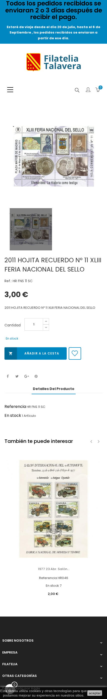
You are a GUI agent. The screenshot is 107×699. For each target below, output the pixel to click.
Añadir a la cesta (34, 353)
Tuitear (17, 376)
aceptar (95, 693)
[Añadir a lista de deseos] (75, 353)
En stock (12, 415)
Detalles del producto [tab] (53, 388)
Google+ (26, 376)
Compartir (7, 376)
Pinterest (36, 376)
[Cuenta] (88, 90)
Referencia (15, 406)
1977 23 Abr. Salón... (53, 569)
